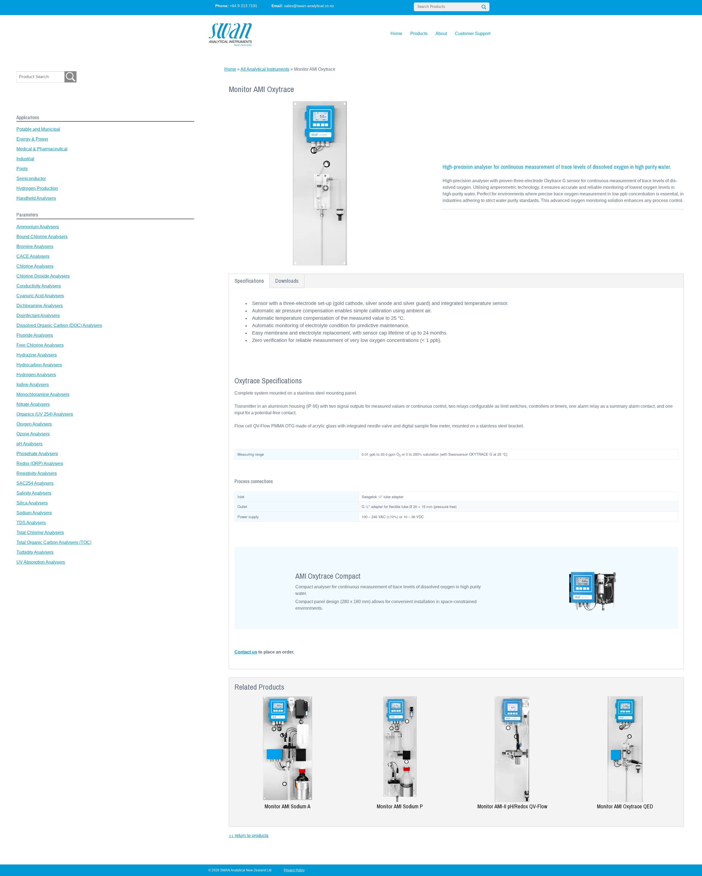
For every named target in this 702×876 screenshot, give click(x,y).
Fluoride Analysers (34, 335)
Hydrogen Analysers (36, 374)
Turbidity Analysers (34, 552)
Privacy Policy (294, 870)
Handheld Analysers (36, 198)
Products (419, 33)
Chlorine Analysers (34, 266)
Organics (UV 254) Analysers (44, 414)
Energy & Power (32, 139)
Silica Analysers (32, 503)
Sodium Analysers (34, 512)
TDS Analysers (31, 522)
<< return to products (248, 835)
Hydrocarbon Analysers (39, 365)
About (441, 33)
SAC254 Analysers (34, 483)
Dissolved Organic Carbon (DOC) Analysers (59, 325)
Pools (22, 168)
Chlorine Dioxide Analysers (43, 276)
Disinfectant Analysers (38, 315)
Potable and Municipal (38, 129)
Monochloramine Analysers (42, 394)
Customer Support (472, 33)
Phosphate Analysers (37, 453)
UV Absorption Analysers (40, 562)
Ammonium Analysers (37, 226)
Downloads (287, 280)
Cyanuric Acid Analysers (40, 295)
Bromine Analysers (34, 246)
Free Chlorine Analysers (40, 345)
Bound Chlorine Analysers (41, 236)
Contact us (245, 652)
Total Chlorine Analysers (40, 532)
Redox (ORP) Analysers (39, 463)
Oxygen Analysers (34, 424)
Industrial (25, 158)
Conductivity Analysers (38, 286)
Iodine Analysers (32, 384)
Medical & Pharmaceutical (41, 149)
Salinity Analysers (33, 493)
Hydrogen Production (37, 188)
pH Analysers (29, 443)
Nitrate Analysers (33, 404)
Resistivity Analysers (36, 473)
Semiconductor (31, 178)
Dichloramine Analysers (39, 305)
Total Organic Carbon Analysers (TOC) (53, 542)
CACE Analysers (32, 256)
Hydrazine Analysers (36, 355)
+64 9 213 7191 (243, 6)
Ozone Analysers (33, 434)
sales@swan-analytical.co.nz (309, 6)
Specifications (249, 280)
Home (396, 33)
